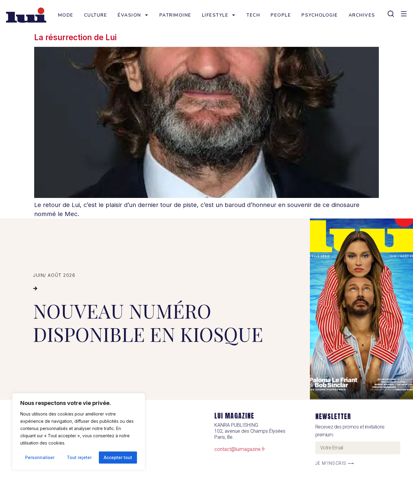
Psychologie (319, 15)
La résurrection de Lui (75, 37)
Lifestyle (215, 15)
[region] (78, 431)
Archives (362, 15)
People (281, 15)
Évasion (129, 15)
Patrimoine (175, 15)
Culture (95, 15)
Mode (65, 15)
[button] (35, 288)
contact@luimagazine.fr (239, 449)
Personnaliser (39, 457)
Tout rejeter (79, 457)
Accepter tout (118, 457)
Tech (253, 15)
